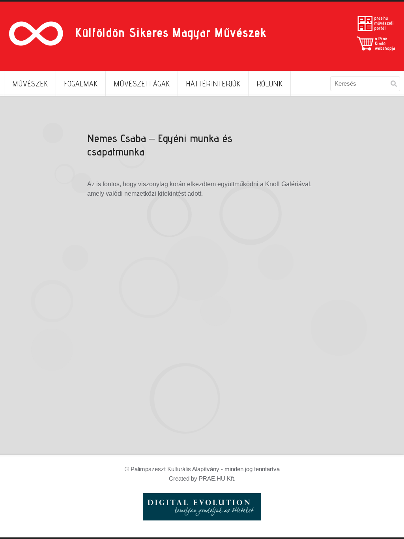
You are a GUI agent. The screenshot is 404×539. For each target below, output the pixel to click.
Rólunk (269, 83)
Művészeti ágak (142, 83)
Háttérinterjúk (213, 83)
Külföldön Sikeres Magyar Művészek (171, 32)
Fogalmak (80, 83)
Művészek (30, 83)
